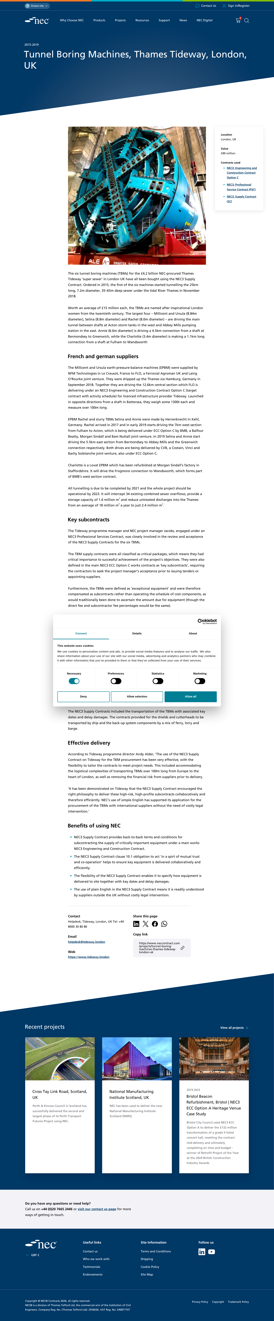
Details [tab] (137, 633)
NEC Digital (204, 20)
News (183, 20)
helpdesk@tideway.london (86, 942)
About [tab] (193, 633)
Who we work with (96, 1259)
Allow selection (137, 696)
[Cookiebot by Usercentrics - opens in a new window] (200, 621)
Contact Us (208, 6)
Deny (83, 696)
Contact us (90, 1251)
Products (99, 20)
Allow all (190, 696)
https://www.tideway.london (88, 957)
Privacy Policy (200, 1301)
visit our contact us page (97, 1209)
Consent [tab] (81, 633)
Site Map (147, 1274)
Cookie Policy (150, 1267)
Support (164, 20)
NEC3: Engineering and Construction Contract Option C (242, 173)
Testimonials (91, 1267)
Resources (142, 20)
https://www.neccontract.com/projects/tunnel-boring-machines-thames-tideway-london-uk (159, 948)
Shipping (147, 1259)
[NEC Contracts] (37, 20)
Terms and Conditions (156, 1251)
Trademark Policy (238, 1301)
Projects (120, 20)
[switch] (116, 681)
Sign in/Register (239, 6)
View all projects (232, 1028)
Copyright (218, 1301)
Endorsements (93, 1274)
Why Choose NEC (72, 20)
